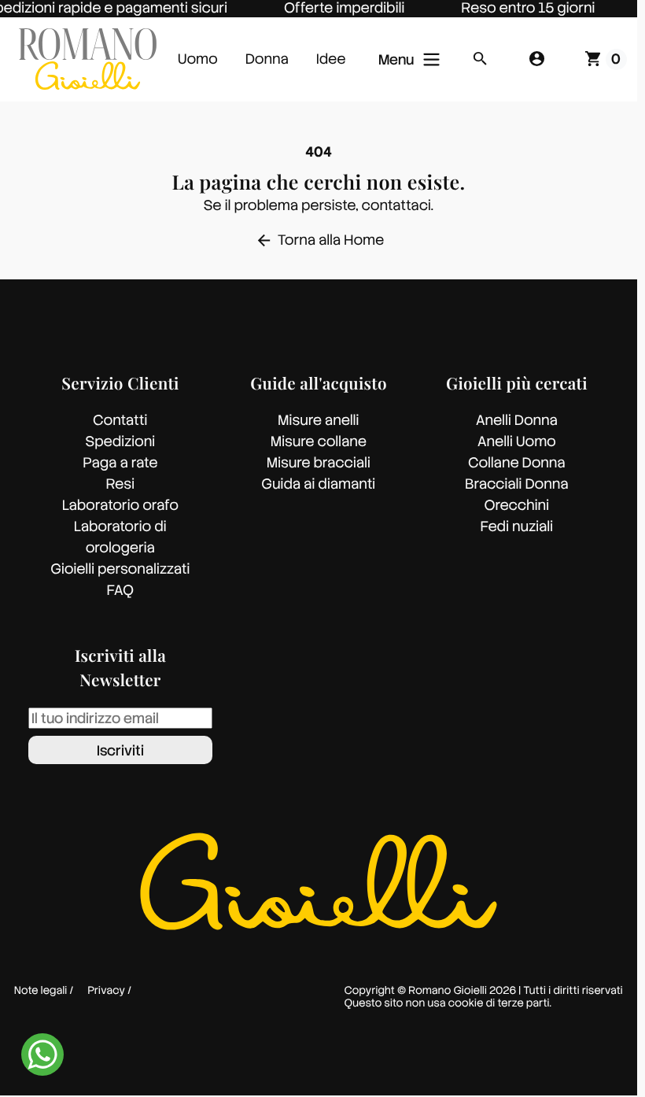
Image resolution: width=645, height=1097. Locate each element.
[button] (479, 59)
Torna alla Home (320, 240)
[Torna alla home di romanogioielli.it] (87, 59)
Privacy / (110, 991)
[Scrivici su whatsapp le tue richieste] (42, 1054)
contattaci (396, 206)
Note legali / (44, 991)
